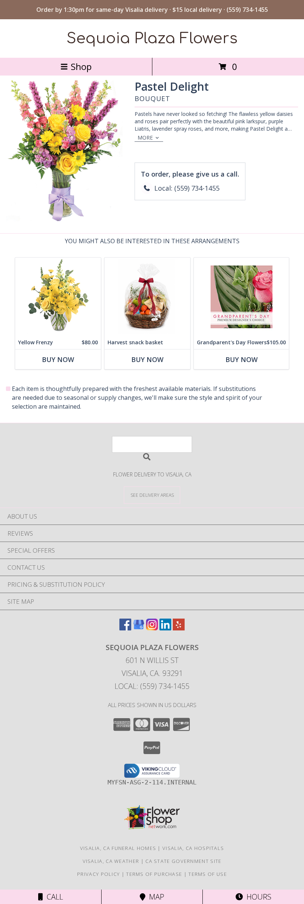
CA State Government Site (183, 861)
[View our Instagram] (152, 628)
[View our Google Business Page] (139, 628)
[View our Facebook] (125, 628)
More (145, 137)
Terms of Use (207, 874)
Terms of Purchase (154, 874)
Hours (257, 897)
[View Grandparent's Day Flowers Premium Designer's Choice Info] (241, 297)
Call (53, 897)
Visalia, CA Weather (111, 861)
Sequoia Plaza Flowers (152, 38)
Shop (81, 66)
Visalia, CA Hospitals (193, 848)
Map (154, 897)
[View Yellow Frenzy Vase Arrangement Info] (58, 297)
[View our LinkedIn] (165, 628)
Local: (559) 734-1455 (152, 686)
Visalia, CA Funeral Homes (118, 848)
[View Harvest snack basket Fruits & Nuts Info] (147, 297)
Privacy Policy (98, 874)
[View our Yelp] (179, 628)
